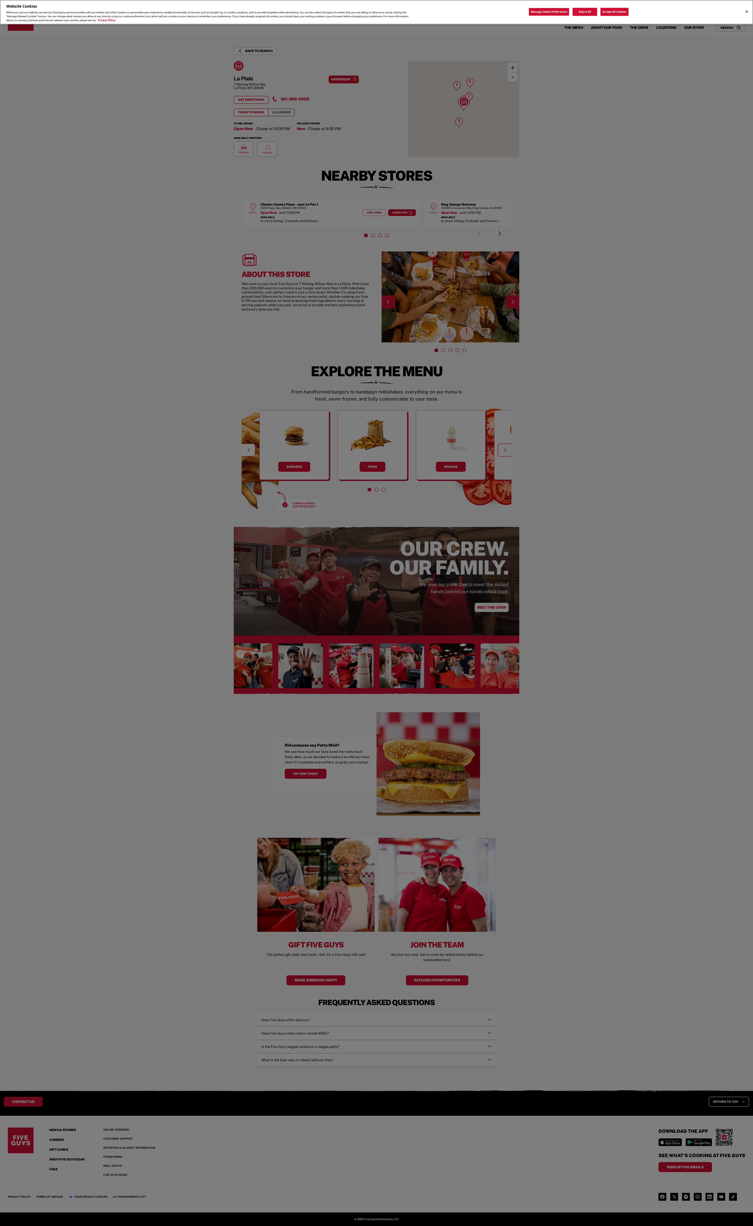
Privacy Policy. (107, 20)
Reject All (585, 11)
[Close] (746, 11)
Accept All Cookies (614, 11)
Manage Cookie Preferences (549, 11)
